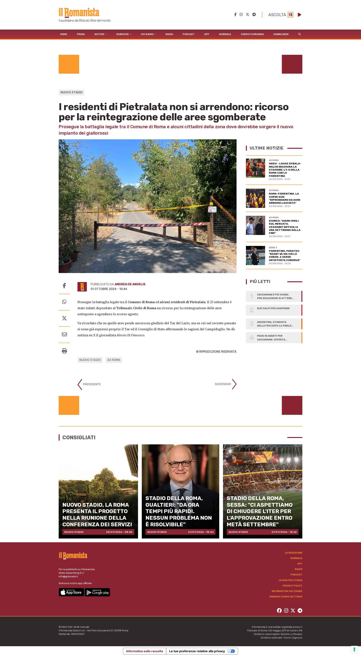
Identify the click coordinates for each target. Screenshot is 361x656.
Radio (169, 34)
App (206, 34)
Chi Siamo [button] (147, 34)
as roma (113, 360)
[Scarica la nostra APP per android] (97, 592)
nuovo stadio (90, 360)
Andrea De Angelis (130, 284)
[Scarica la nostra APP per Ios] (72, 592)
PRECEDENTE (91, 384)
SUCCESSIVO (223, 384)
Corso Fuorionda (252, 34)
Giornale (225, 34)
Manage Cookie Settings (286, 596)
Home (63, 34)
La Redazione (293, 552)
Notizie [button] (100, 34)
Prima (81, 34)
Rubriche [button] (122, 34)
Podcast (188, 34)
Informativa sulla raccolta (144, 651)
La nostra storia (290, 580)
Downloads (281, 34)
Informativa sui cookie (287, 591)
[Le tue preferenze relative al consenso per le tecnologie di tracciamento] (354, 649)
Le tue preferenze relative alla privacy (197, 651)
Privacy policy (292, 585)
